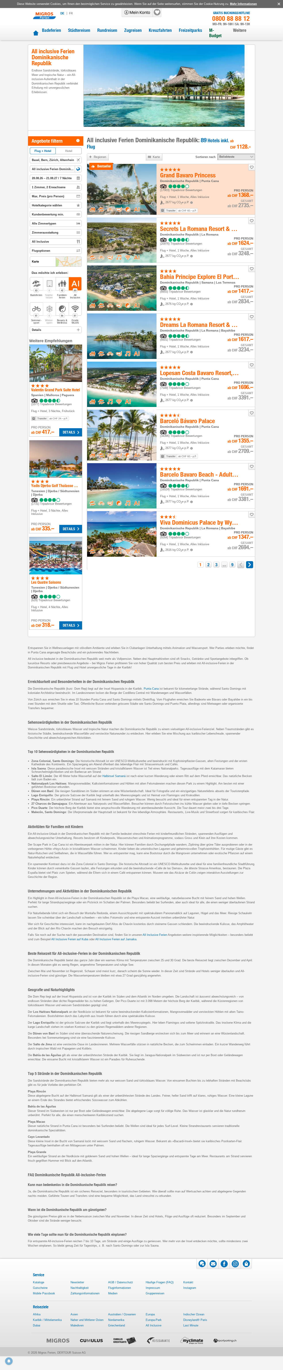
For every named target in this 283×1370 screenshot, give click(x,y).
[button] (78, 169)
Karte (156, 157)
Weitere (239, 30)
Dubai (36, 1325)
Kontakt (188, 1282)
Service (38, 1274)
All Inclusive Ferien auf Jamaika (115, 939)
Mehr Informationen (243, 4)
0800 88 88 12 (231, 18)
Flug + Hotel (42, 151)
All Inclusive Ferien (155, 934)
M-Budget (215, 33)
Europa (150, 1314)
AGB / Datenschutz (120, 1282)
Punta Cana (151, 688)
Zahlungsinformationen (85, 1293)
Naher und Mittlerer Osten (87, 1320)
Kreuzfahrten (160, 30)
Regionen (100, 157)
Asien (74, 1314)
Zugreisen (133, 30)
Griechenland (116, 1325)
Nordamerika (116, 1320)
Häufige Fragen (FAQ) (160, 1282)
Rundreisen (107, 30)
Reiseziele (40, 1307)
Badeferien (51, 30)
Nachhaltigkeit (80, 1287)
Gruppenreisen (155, 1293)
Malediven (77, 1325)
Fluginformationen (119, 1287)
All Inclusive (153, 1325)
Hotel (68, 151)
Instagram (189, 1287)
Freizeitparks (190, 30)
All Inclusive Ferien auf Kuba (69, 939)
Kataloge (38, 1282)
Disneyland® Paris (195, 1320)
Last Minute (190, 1325)
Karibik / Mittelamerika (47, 1320)
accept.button (278, 4)
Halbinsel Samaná (114, 776)
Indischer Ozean (193, 1314)
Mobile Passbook (44, 1293)
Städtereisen (79, 30)
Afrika (36, 1314)
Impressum (153, 1287)
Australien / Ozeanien (122, 1314)
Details (69, 432)
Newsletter (77, 1282)
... (224, 564)
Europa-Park (154, 1320)
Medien (112, 1293)
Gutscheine (40, 1287)
